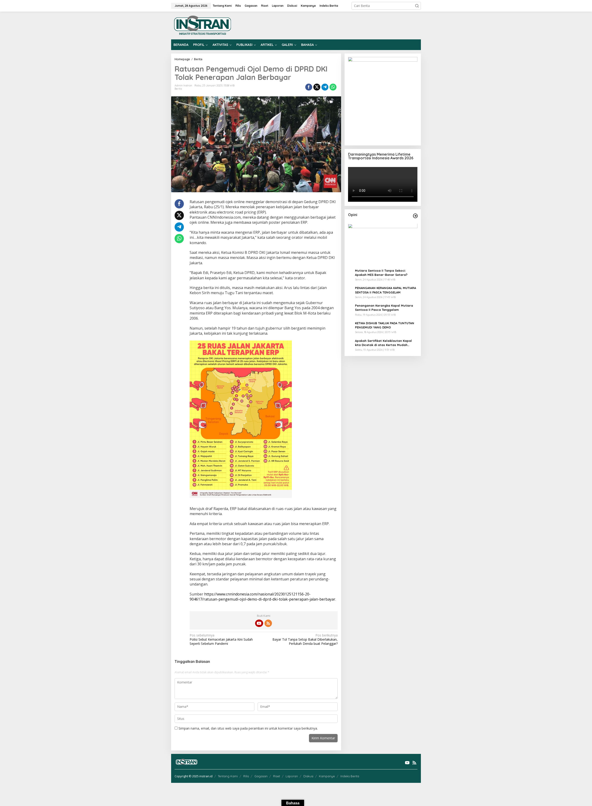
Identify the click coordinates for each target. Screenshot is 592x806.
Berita (178, 88)
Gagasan (261, 776)
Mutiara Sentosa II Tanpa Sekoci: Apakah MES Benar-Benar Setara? (381, 273)
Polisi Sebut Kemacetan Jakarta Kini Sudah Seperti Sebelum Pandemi (221, 639)
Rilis (246, 776)
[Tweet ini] (316, 87)
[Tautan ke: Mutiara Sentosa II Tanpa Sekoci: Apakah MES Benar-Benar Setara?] (382, 244)
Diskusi (308, 776)
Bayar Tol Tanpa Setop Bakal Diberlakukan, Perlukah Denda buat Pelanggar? (304, 639)
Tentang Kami (228, 776)
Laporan (292, 776)
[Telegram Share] (324, 87)
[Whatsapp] (333, 87)
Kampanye (327, 776)
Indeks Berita (349, 776)
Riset (276, 776)
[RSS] (268, 623)
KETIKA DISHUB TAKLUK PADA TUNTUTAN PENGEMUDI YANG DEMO (384, 325)
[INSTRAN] (202, 25)
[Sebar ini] (308, 87)
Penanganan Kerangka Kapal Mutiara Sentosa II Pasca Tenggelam (384, 308)
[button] (417, 6)
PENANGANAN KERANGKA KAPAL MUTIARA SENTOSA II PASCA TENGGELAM (385, 290)
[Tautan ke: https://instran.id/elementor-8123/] (415, 216)
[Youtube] (259, 623)
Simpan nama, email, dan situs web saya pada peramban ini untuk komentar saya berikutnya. (248, 728)
